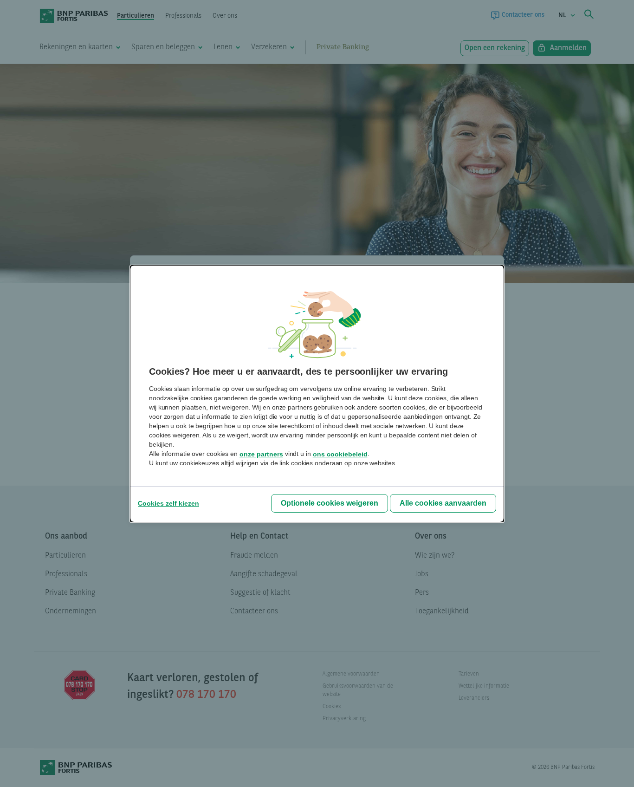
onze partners (261, 454)
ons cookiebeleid (340, 454)
